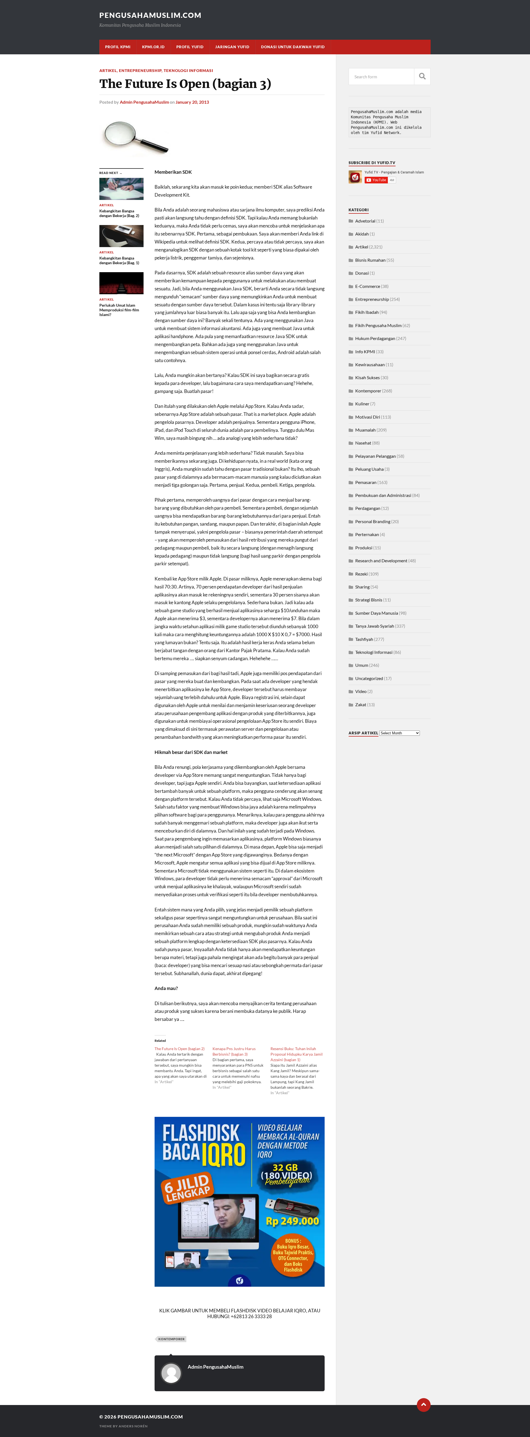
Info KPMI (365, 351)
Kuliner (362, 403)
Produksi (363, 547)
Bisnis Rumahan (370, 260)
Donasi (362, 272)
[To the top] (424, 1405)
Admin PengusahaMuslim (144, 102)
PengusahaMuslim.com (150, 15)
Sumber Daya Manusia (376, 613)
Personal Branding (372, 521)
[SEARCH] (422, 76)
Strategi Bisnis (368, 599)
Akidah (362, 233)
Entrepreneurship (140, 70)
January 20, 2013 (192, 102)
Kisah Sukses (367, 377)
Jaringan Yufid (232, 47)
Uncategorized (369, 678)
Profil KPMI (118, 47)
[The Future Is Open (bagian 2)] (184, 1065)
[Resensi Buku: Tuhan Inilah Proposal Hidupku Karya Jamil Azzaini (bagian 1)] (299, 1071)
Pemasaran (366, 482)
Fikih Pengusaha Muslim (378, 325)
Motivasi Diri (367, 416)
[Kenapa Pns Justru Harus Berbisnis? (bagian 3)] (242, 1068)
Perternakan (367, 534)
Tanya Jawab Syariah (374, 625)
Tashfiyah (364, 639)
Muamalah (365, 429)
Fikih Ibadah (367, 312)
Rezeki (361, 573)
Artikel (108, 70)
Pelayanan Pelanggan (375, 456)
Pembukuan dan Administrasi (383, 495)
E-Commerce (367, 286)
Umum (361, 665)
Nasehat (363, 442)
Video (361, 691)
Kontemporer (171, 1339)
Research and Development (381, 560)
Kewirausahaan (370, 364)
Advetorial (365, 220)
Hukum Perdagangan (375, 338)
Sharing (362, 586)
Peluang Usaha (369, 469)
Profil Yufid (190, 47)
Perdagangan (367, 508)
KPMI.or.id (153, 47)
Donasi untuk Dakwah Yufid (293, 47)
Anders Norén (133, 1426)
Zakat (360, 704)
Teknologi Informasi (188, 70)
